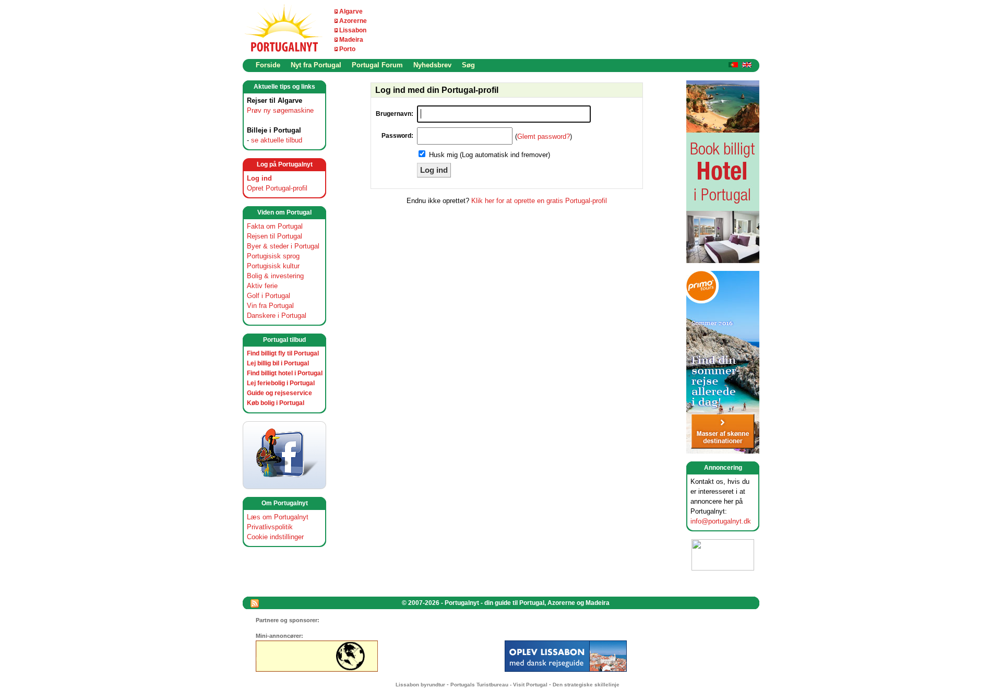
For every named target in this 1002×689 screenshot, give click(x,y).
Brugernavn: (394, 113)
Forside (268, 65)
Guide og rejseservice (279, 393)
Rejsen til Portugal (274, 236)
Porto (347, 49)
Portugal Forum (377, 65)
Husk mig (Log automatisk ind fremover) (489, 155)
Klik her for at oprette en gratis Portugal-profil (539, 201)
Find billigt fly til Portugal (283, 353)
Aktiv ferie (262, 286)
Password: (397, 135)
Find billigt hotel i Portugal (285, 373)
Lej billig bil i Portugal (278, 363)
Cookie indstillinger (275, 537)
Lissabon (352, 30)
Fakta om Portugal (275, 226)
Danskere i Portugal (276, 315)
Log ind (259, 178)
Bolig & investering (275, 276)
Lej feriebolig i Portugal (281, 383)
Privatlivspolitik (270, 527)
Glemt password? (543, 136)
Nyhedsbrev (432, 65)
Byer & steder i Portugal (283, 246)
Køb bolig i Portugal (275, 403)
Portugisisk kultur (273, 266)
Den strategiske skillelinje (586, 684)
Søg (468, 65)
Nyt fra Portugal (316, 65)
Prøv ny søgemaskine (280, 110)
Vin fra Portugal (270, 306)
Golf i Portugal (268, 296)
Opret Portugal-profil (277, 188)
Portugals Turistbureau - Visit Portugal (498, 684)
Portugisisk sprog (273, 256)
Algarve (351, 11)
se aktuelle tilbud (276, 140)
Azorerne (353, 21)
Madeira (351, 39)
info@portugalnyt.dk (720, 521)
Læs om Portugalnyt (277, 517)
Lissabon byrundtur (420, 684)
